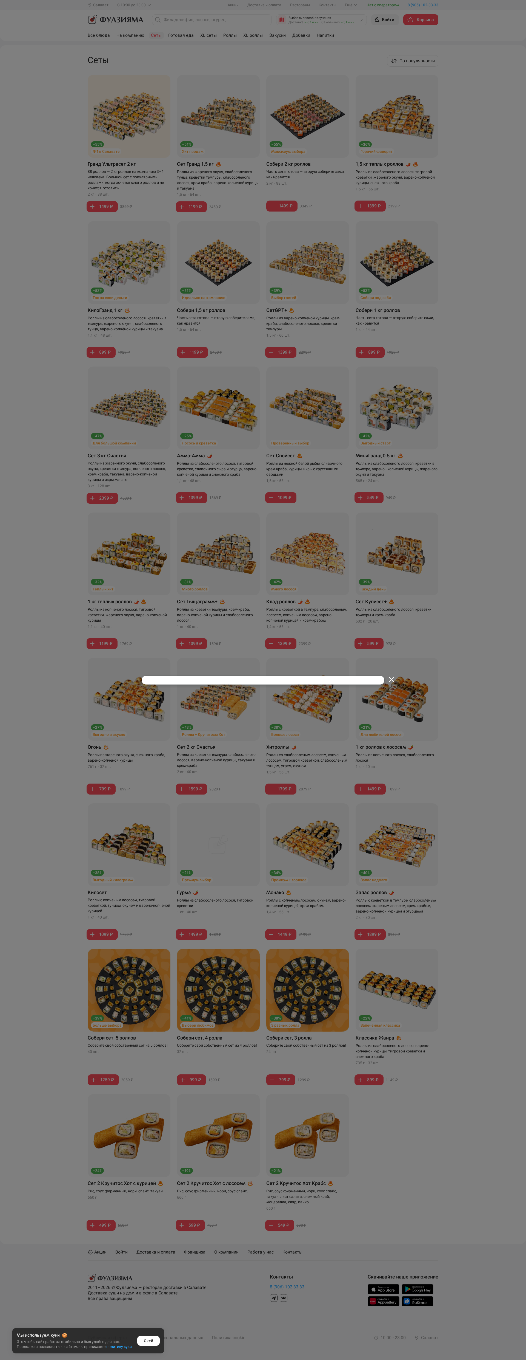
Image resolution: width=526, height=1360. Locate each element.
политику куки (119, 1346)
